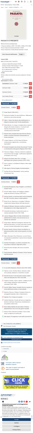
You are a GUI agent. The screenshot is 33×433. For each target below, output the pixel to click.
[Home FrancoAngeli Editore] (6, 2)
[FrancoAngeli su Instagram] (5, 399)
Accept (16, 419)
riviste (6, 7)
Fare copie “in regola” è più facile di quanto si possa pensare (15, 368)
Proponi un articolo (16, 339)
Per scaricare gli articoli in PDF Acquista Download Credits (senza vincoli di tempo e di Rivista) (16, 331)
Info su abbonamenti (7, 100)
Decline (16, 423)
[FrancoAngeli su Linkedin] (3, 399)
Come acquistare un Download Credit (13, 337)
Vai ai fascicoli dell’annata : (12, 324)
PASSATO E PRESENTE (14, 7)
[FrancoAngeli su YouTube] (7, 399)
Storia (5, 351)
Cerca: (2, 4)
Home (2, 7)
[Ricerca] (31, 5)
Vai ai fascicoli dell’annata (9, 54)
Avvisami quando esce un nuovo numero (11, 342)
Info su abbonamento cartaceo (9, 69)
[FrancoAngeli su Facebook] (1, 399)
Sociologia (6, 348)
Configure (16, 426)
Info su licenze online (7, 71)
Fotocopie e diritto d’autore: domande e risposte (13, 363)
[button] (15, 1)
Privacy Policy (16, 429)
